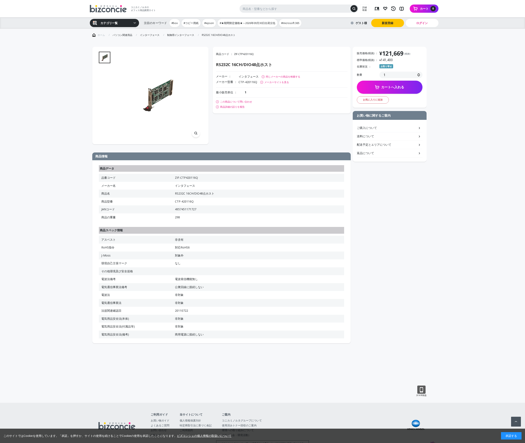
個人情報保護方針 (190, 420)
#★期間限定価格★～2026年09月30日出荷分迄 (247, 23)
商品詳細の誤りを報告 (232, 107)
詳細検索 (364, 8)
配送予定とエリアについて (374, 145)
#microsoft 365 (290, 23)
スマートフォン (421, 391)
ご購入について (367, 128)
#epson (209, 23)
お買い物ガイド (160, 420)
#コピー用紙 (191, 23)
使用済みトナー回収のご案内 (239, 425)
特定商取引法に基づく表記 (196, 425)
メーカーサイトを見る (276, 82)
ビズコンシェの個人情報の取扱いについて (204, 436)
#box (174, 23)
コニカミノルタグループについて (242, 420)
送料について (365, 136)
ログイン (422, 23)
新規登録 (387, 23)
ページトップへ (516, 422)
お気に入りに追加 (373, 99)
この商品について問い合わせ (236, 101)
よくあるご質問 (160, 425)
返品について (365, 153)
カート (427, 8)
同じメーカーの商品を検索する (283, 76)
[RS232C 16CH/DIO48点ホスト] (158, 95)
